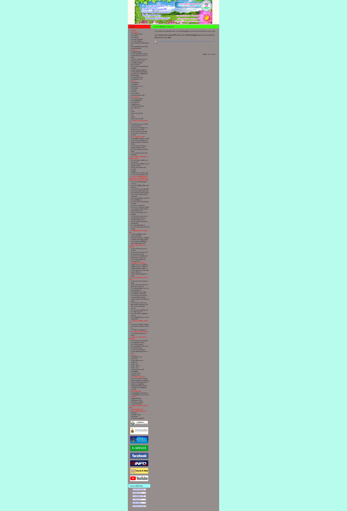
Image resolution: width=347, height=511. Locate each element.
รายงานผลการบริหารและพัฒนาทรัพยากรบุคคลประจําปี (139, 303)
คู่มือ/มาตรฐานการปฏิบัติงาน (140, 265)
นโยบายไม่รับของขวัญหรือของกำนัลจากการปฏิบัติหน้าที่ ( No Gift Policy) (139, 73)
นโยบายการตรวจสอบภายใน (140, 173)
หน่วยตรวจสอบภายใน (138, 95)
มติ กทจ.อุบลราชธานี (138, 369)
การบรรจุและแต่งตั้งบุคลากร (140, 310)
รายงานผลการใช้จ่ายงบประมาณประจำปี (138, 260)
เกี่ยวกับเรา (134, 50)
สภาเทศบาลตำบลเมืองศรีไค (140, 340)
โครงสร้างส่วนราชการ (138, 61)
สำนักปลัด (135, 88)
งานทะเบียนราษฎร (137, 77)
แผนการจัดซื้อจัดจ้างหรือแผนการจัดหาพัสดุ (138, 235)
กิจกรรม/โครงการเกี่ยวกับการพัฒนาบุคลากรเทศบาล (139, 285)
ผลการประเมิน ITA (137, 113)
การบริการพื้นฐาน (137, 41)
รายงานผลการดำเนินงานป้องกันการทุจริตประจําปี (138, 146)
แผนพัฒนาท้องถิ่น (137, 63)
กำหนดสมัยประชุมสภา (138, 342)
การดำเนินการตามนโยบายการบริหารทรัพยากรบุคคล (139, 296)
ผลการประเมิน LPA (137, 119)
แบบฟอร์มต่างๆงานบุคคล (139, 292)
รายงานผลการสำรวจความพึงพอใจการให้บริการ (140, 271)
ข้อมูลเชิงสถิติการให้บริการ (139, 268)
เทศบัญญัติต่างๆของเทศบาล (140, 393)
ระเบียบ (133, 355)
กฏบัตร (134, 171)
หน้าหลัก (133, 30)
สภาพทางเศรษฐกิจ (137, 39)
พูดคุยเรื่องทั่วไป (136, 398)
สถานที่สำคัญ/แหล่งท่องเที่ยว (140, 46)
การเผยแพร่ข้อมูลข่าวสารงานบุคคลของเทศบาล (140, 289)
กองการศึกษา (136, 93)
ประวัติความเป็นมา (137, 34)
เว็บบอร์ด (133, 396)
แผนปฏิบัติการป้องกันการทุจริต (140, 138)
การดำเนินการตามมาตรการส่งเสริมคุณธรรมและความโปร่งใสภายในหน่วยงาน (139, 218)
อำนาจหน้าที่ (135, 64)
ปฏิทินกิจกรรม (136, 104)
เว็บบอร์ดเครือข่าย (137, 404)
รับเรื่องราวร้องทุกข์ (137, 402)
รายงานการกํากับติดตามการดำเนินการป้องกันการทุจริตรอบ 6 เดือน (139, 142)
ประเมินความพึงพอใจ (138, 418)
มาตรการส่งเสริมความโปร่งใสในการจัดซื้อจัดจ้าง (140, 199)
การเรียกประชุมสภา (137, 344)
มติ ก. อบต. (135, 368)
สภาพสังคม (135, 37)
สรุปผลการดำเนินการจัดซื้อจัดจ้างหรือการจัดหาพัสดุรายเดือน (140, 238)
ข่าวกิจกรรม (135, 102)
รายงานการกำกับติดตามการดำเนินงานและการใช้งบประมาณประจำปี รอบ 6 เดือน (139, 129)
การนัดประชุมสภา (137, 348)
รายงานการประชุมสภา (138, 350)
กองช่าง (134, 91)
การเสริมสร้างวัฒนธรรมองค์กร (139, 331)
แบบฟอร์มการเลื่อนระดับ (139, 294)
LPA (132, 115)
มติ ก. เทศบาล (136, 366)
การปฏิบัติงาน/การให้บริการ (138, 263)
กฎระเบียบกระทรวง (137, 360)
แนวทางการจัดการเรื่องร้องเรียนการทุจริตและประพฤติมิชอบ (140, 379)
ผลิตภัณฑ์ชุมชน (136, 48)
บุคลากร (133, 81)
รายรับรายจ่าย (136, 373)
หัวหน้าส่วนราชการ (137, 86)
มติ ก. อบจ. (135, 364)
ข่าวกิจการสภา (136, 108)
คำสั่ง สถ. (135, 362)
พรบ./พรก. (135, 359)
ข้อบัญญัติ (135, 371)
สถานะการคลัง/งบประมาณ (139, 59)
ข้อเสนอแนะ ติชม (137, 400)
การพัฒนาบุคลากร (137, 312)
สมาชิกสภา (135, 84)
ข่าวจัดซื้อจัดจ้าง (136, 100)
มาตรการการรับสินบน (138, 205)
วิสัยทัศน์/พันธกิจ (136, 52)
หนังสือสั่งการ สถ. (137, 357)
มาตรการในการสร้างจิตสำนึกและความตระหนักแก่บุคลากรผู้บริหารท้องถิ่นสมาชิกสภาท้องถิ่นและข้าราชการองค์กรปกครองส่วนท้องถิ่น (140, 192)
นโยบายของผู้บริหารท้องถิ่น (139, 54)
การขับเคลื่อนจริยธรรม (138, 225)
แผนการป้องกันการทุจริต (138, 137)
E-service (135, 416)
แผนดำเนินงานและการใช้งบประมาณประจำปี (139, 125)
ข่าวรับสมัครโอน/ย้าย (138, 106)
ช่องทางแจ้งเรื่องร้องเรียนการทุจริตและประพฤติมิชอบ (139, 383)
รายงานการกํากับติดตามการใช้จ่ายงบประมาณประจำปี (139, 256)
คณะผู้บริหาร (136, 82)
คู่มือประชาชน (136, 375)
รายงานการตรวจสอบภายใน (140, 174)
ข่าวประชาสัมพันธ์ (137, 99)
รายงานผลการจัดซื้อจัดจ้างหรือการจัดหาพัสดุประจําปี (139, 242)
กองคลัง (134, 90)
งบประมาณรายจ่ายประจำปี (140, 252)
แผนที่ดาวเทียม (136, 414)
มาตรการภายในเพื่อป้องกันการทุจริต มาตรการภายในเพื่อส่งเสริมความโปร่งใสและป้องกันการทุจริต (138, 178)
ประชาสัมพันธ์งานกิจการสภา (140, 346)
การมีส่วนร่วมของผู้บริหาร (139, 330)
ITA (132, 110)
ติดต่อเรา (134, 413)
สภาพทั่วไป (135, 36)
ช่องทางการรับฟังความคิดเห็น (140, 324)
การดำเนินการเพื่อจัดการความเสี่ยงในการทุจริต (140, 164)
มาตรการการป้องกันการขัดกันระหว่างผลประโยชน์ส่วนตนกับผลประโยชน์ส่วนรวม (140, 209)
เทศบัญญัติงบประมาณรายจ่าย (140, 395)
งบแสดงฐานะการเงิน (138, 254)
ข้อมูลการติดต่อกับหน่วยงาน (138, 411)
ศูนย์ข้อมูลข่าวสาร (137, 79)
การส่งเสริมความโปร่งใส (138, 377)
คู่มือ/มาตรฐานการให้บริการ (140, 266)
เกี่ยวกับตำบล (134, 32)
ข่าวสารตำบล (135, 97)
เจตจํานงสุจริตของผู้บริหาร (139, 70)
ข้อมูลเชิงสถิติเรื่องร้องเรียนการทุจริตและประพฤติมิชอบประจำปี (139, 387)
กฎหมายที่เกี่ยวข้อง (136, 391)
